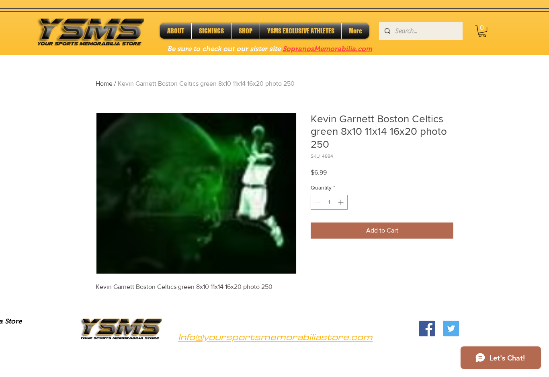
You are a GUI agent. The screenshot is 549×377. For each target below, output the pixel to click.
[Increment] (341, 202)
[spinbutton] (329, 202)
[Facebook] (427, 328)
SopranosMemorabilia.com (327, 49)
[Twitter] (451, 328)
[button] (482, 31)
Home (104, 83)
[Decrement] (317, 202)
